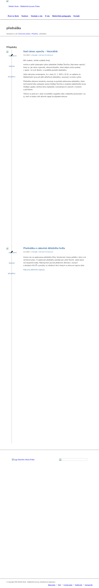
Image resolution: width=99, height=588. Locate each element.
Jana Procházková (47, 55)
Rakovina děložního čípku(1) (34, 270)
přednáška (13, 28)
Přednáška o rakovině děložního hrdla (44, 248)
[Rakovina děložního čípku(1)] (11, 344)
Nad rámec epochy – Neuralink (40, 51)
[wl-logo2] (23, 6)
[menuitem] (13, 16)
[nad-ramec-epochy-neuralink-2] (11, 147)
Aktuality (35, 55)
